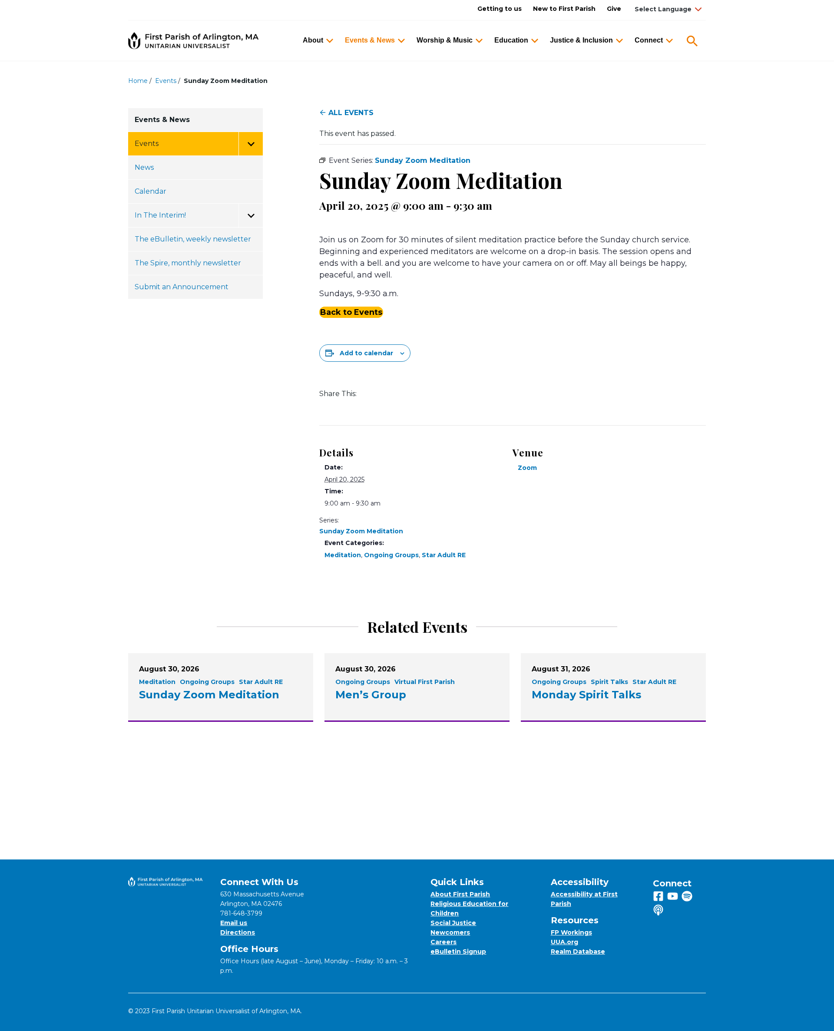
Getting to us (499, 9)
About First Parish (460, 894)
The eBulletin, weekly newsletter (193, 239)
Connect (649, 40)
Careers (443, 942)
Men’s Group (370, 694)
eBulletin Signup (458, 951)
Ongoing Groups (391, 555)
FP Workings (571, 932)
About (313, 40)
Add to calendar (366, 353)
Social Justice (453, 923)
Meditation (342, 555)
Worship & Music (445, 40)
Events (165, 81)
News (144, 167)
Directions (237, 932)
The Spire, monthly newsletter (188, 263)
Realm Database (578, 951)
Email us (233, 923)
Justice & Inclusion (581, 40)
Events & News (370, 40)
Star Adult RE (444, 555)
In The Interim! (160, 215)
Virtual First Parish (424, 682)
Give (614, 9)
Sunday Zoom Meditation (361, 531)
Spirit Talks (609, 682)
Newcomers (450, 932)
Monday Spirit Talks (586, 694)
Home (138, 81)
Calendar (150, 191)
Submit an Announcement (181, 287)
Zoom (527, 468)
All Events (351, 113)
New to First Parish (564, 9)
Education (511, 40)
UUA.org (564, 942)
